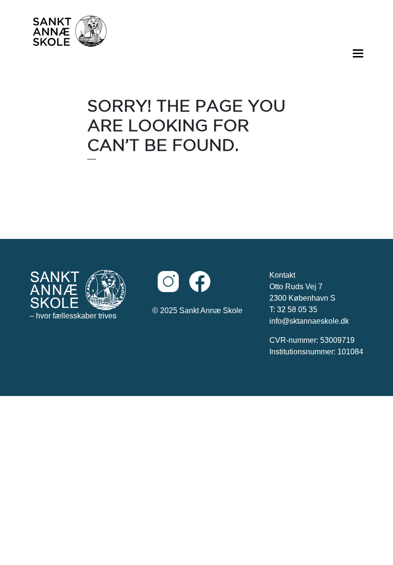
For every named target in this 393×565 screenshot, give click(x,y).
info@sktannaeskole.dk (309, 321)
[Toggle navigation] (357, 53)
